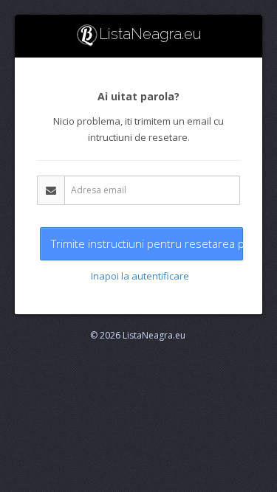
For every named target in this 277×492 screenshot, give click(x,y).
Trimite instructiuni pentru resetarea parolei (147, 243)
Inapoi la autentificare (140, 276)
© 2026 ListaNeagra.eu (137, 335)
